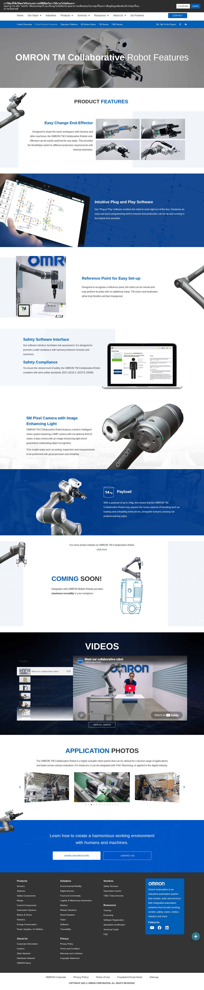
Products (65, 15)
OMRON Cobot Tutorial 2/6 (44, 688)
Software (64, 924)
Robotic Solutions (68, 910)
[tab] (45, 671)
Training (107, 910)
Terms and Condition (70, 948)
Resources (100, 15)
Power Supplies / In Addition (30, 929)
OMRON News (24, 963)
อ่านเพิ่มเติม (183, 6)
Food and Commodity (70, 895)
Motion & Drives (24, 915)
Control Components (26, 905)
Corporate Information (27, 944)
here (104, 549)
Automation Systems (26, 910)
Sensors (21, 886)
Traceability (65, 929)
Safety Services (110, 886)
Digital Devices (67, 891)
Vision (63, 919)
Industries (51, 15)
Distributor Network (26, 958)
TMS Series (117, 24)
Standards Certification (114, 924)
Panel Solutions (67, 915)
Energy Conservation (27, 924)
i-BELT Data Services (113, 895)
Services (82, 15)
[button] (19, 787)
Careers (20, 948)
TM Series (104, 24)
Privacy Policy (66, 944)
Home (20, 15)
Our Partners (137, 15)
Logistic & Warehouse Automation (76, 900)
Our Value (33, 15)
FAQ (105, 934)
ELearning (108, 915)
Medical (64, 905)
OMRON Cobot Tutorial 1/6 (44, 679)
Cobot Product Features (46, 24)
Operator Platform (69, 24)
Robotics (21, 919)
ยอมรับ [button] (195, 6)
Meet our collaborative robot (45, 671)
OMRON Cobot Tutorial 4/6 (44, 704)
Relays (20, 900)
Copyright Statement (70, 958)
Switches (21, 891)
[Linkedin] (167, 927)
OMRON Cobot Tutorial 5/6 (44, 712)
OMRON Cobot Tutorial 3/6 (44, 696)
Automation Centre (112, 891)
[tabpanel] (130, 688)
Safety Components (26, 895)
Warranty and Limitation (71, 953)
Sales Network (23, 953)
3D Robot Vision (88, 24)
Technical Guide (111, 929)
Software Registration (113, 920)
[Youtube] (152, 927)
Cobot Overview (24, 24)
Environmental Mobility (71, 886)
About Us (118, 15)
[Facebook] (159, 927)
